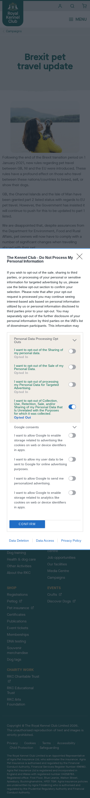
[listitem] (45, 340)
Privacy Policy (71, 540)
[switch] (72, 351)
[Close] (81, 258)
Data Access (45, 540)
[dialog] (45, 399)
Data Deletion (19, 540)
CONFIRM (27, 524)
